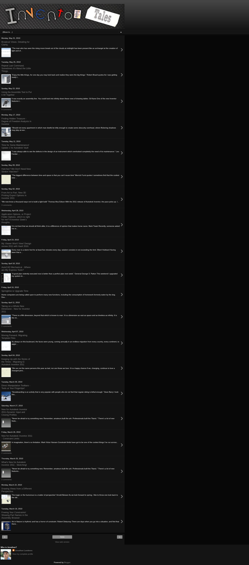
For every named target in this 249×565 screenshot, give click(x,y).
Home (62, 537)
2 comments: (6, 326)
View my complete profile (22, 554)
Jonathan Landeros (23, 550)
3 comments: (6, 205)
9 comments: (6, 109)
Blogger (67, 562)
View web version (62, 542)
